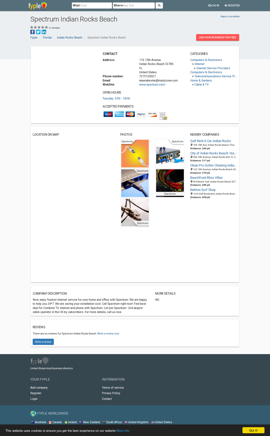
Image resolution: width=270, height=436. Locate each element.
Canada (57, 422)
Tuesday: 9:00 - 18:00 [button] (116, 98)
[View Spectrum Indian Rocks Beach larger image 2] (170, 153)
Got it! (253, 430)
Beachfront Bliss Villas (206, 178)
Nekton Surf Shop (203, 190)
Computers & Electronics (206, 60)
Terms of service (113, 387)
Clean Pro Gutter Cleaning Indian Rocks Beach (213, 165)
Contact (107, 399)
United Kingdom (137, 422)
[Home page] (38, 5)
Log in (214, 5)
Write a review (43, 341)
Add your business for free (217, 37)
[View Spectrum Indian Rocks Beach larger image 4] (170, 182)
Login (33, 399)
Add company (39, 387)
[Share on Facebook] (32, 31)
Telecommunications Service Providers (220, 76)
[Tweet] (38, 31)
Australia (40, 422)
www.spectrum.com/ (152, 84)
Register (233, 5)
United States (163, 422)
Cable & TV (202, 84)
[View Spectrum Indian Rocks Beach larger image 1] (135, 153)
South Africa (113, 422)
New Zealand (91, 422)
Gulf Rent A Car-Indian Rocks (210, 141)
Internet (199, 64)
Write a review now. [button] (108, 333)
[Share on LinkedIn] (44, 31)
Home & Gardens (201, 80)
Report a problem (230, 16)
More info (122, 430)
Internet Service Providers (213, 68)
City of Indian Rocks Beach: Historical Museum (213, 153)
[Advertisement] (63, 73)
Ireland (72, 422)
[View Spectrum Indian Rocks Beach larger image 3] (135, 182)
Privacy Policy (111, 393)
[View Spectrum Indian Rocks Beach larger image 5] (135, 212)
